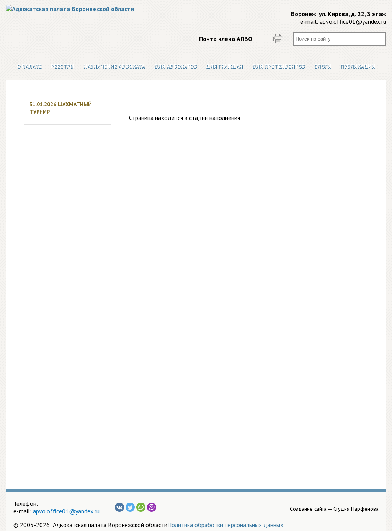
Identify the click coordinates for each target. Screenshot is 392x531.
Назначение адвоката (114, 66)
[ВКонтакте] (119, 507)
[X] (130, 507)
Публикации (357, 66)
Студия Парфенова (356, 508)
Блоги (323, 66)
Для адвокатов (175, 66)
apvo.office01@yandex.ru (353, 21)
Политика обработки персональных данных (225, 525)
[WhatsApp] (140, 507)
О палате (29, 66)
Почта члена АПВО (225, 39)
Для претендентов (278, 66)
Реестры (63, 66)
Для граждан (224, 66)
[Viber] (151, 507)
